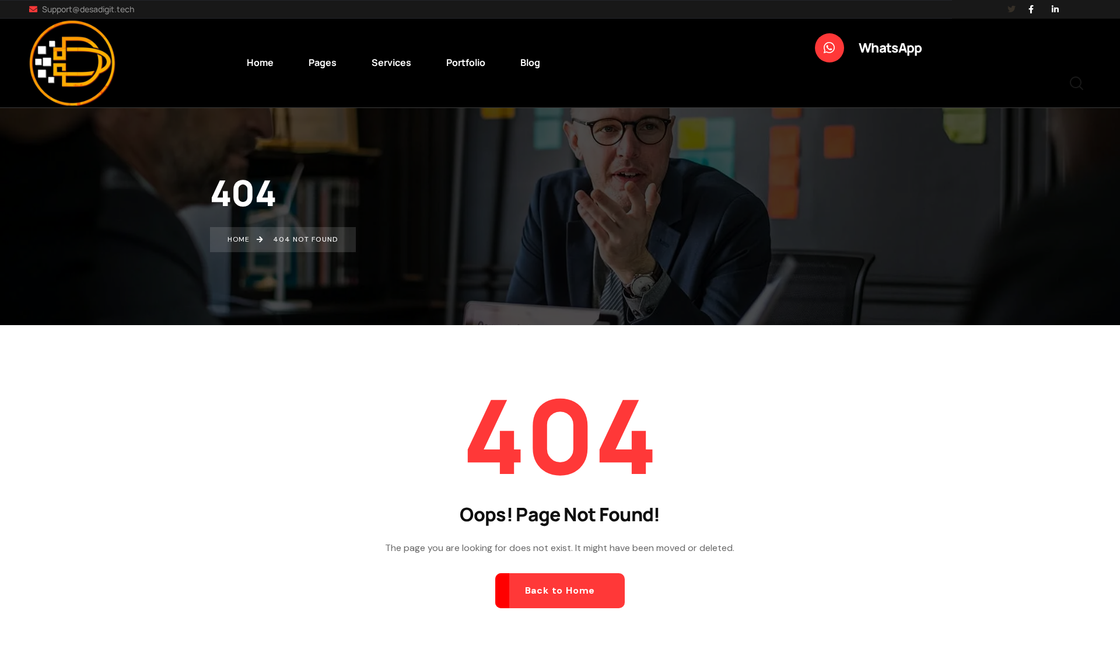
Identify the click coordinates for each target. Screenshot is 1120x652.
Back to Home (560, 590)
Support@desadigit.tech (87, 9)
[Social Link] (1030, 9)
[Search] (1076, 82)
